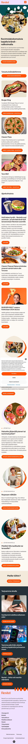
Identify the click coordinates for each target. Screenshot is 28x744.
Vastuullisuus (7, 654)
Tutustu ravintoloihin (8, 62)
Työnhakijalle (5, 726)
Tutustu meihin (7, 684)
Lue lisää (5, 242)
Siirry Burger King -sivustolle (12, 113)
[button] (26, 359)
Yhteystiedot (5, 724)
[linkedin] (14, 741)
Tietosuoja (18, 384)
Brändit (3, 715)
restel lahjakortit (8, 393)
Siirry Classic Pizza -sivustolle (12, 150)
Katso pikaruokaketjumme (10, 508)
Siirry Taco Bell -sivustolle (11, 187)
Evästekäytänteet (11, 384)
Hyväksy (14, 373)
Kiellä (14, 377)
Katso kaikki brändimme (14, 75)
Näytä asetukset (14, 381)
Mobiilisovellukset (8, 621)
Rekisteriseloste (10, 734)
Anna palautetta (6, 728)
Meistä (3, 722)
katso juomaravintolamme (11, 565)
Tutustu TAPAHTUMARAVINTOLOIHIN (12, 456)
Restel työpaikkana (14, 581)
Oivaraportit (5, 713)
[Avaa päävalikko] (25, 2)
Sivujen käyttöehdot (8, 738)
